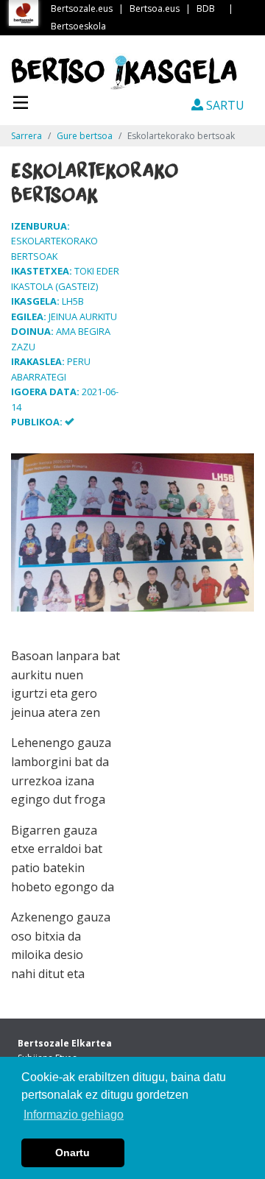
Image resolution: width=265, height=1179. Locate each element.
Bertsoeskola (78, 26)
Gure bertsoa (85, 136)
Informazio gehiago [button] (74, 1114)
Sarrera (26, 136)
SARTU (223, 105)
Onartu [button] (72, 1152)
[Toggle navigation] (21, 101)
